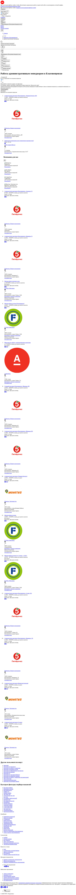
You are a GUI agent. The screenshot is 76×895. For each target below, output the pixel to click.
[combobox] (7, 43)
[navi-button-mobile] (2, 30)
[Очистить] (3, 47)
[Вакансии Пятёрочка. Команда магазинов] (39, 115)
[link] (3, 22)
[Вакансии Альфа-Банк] (39, 360)
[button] (2, 25)
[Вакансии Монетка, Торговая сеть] (39, 492)
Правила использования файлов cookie (26, 7)
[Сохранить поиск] (2, 51)
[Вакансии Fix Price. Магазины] (39, 318)
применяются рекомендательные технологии (30, 882)
